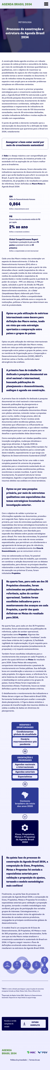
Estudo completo (35, 1023)
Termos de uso (34, 1060)
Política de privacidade (18, 1060)
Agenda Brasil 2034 (17, 4)
